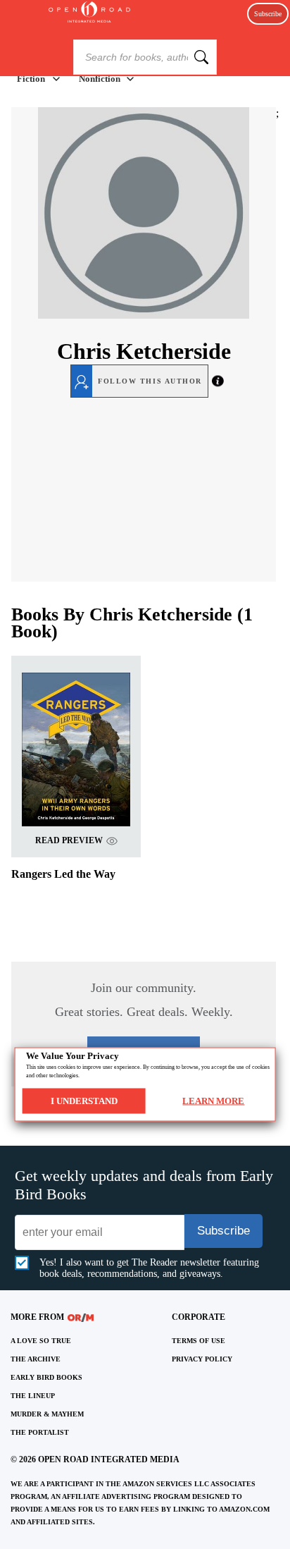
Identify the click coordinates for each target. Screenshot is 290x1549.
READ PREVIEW (69, 840)
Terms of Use (198, 1341)
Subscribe (268, 14)
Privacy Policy (202, 1359)
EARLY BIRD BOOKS (46, 1377)
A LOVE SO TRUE (41, 1341)
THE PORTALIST (40, 1432)
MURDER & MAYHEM (47, 1414)
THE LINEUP (33, 1396)
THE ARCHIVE (36, 1359)
